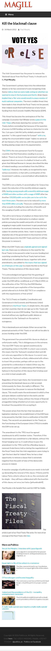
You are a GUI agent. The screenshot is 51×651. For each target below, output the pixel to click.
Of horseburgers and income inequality (18, 578)
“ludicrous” (6, 169)
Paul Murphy (25, 29)
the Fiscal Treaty (20, 306)
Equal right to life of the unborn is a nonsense (20, 563)
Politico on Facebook (32, 642)
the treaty (29, 262)
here (28, 536)
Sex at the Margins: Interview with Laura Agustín (22, 548)
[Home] (25, 5)
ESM (7, 150)
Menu (11, 14)
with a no (41, 135)
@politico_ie (17, 642)
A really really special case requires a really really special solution (24, 608)
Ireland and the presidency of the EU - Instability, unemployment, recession (22, 593)
